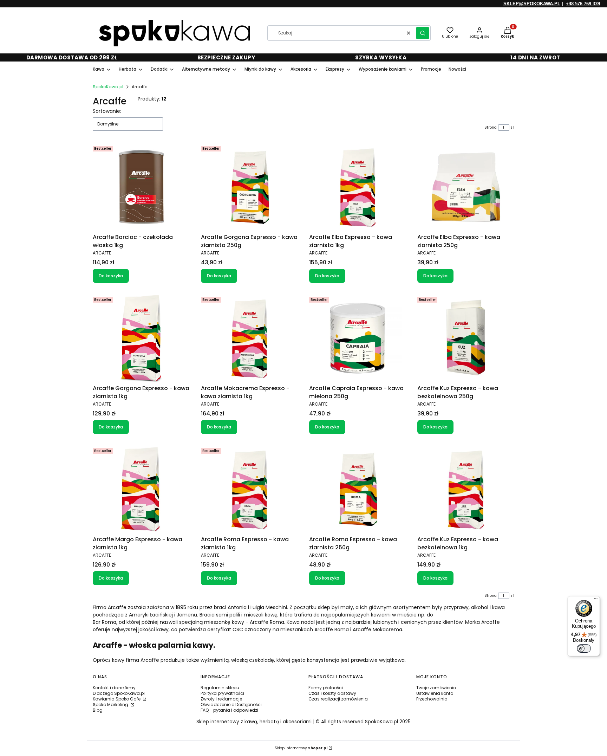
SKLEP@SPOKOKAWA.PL (531, 3)
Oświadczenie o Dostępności (231, 704)
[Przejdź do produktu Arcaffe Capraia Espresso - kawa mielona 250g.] (357, 338)
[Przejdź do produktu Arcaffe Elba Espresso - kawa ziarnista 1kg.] (357, 187)
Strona (490, 127)
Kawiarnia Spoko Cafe (117, 699)
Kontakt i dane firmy (114, 688)
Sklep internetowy (301, 748)
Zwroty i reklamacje (221, 699)
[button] (422, 33)
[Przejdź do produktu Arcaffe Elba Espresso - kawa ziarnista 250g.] (465, 187)
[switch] (584, 648)
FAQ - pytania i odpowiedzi (229, 710)
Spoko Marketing (111, 704)
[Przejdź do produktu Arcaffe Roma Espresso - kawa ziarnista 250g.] (357, 489)
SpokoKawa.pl (108, 87)
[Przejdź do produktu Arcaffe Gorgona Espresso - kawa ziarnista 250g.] (249, 187)
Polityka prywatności (222, 693)
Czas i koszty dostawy (332, 693)
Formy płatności (325, 688)
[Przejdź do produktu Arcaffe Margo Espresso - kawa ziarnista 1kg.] (141, 489)
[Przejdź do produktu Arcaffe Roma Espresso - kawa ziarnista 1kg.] (249, 489)
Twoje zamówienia (436, 688)
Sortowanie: (107, 111)
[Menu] (596, 600)
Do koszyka (111, 276)
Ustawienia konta (434, 693)
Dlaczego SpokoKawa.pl (119, 693)
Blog (98, 710)
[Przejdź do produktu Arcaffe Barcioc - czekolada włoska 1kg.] (141, 187)
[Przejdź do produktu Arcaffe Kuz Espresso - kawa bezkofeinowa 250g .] (465, 338)
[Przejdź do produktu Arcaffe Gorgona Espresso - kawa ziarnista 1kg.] (141, 338)
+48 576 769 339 (583, 3)
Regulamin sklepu (220, 688)
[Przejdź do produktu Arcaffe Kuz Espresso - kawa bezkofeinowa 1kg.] (465, 489)
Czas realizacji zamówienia (338, 699)
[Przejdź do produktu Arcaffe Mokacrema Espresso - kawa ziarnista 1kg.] (249, 338)
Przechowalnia (432, 699)
